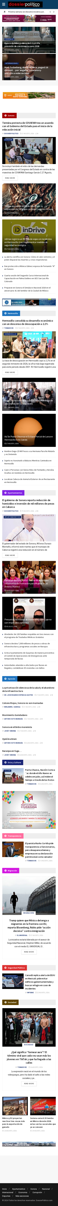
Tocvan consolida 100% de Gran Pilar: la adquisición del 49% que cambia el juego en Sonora (28, 208)
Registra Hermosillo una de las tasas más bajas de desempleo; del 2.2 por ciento (28, 402)
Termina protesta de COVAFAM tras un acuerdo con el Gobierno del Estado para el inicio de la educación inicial (28, 126)
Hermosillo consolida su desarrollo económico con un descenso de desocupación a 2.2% (27, 322)
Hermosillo (10, 334)
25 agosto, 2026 (43, 992)
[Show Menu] (3, 4)
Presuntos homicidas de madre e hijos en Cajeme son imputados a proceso (27, 621)
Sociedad (28, 1045)
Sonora (8, 140)
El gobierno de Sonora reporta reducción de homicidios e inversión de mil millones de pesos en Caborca (28, 503)
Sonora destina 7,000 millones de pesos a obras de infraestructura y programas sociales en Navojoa (27, 645)
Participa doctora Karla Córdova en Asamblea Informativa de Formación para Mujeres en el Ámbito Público (26, 583)
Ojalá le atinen (9, 738)
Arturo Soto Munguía (13, 719)
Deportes (6, 1196)
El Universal (22, 935)
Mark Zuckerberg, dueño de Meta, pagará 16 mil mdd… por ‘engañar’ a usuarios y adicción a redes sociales (26, 70)
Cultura (7, 770)
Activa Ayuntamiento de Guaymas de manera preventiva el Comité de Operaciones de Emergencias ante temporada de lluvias (29, 655)
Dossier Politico (11, 133)
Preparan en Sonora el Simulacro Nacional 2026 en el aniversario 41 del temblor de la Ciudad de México (27, 289)
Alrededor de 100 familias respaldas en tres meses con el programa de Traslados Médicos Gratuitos (29, 636)
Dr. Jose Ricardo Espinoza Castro (18, 695)
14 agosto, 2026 (12, 590)
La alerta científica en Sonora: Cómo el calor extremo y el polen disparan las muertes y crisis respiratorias (29, 258)
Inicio (4, 1189)
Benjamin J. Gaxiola (12, 707)
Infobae (30, 992)
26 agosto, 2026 (12, 50)
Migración (28, 913)
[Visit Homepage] (25, 5)
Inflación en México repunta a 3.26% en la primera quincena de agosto (42, 1121)
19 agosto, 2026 (27, 511)
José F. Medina (10, 731)
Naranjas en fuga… (12, 750)
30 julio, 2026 (11, 626)
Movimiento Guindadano (14, 714)
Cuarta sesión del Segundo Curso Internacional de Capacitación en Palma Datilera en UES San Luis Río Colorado (26, 278)
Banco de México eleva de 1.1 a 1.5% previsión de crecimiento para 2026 (22, 44)
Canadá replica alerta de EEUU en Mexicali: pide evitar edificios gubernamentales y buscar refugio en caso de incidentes (40, 982)
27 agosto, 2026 (27, 133)
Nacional (8, 844)
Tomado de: (9, 328)
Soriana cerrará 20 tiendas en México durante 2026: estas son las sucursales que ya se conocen (15, 1122)
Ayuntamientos (12, 517)
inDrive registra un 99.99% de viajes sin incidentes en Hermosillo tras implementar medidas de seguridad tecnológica (28, 242)
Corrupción (37, 1192)
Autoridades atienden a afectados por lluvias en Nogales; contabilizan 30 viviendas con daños (25, 666)
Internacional (11, 63)
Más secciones (22, 1196)
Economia (9, 39)
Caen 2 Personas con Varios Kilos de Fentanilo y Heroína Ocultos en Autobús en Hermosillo (29, 471)
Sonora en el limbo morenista (17, 726)
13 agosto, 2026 (46, 861)
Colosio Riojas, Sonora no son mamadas (22, 702)
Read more (11, 178)
